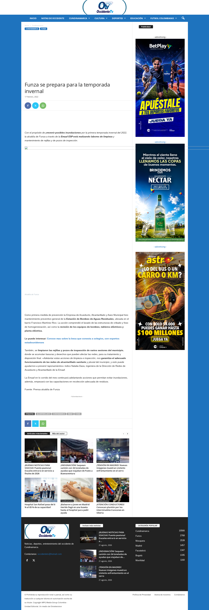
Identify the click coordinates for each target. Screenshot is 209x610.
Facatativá (140, 550)
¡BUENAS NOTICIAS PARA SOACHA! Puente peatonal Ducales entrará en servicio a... (112, 537)
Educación (136, 18)
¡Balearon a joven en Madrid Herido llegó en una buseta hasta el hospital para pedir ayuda (75, 508)
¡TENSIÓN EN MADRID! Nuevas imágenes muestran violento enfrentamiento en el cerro (111, 468)
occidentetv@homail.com (50, 554)
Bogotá (28, 461)
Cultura (99, 18)
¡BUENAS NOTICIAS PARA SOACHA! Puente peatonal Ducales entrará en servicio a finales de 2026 (39, 469)
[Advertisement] (77, 57)
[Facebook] (28, 105)
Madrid (139, 546)
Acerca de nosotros (162, 594)
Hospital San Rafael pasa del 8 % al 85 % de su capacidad (40, 506)
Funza (43, 29)
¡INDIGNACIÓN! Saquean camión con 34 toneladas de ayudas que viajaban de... (113, 554)
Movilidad (140, 560)
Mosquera (140, 541)
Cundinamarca (78, 18)
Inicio (33, 18)
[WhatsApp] (43, 105)
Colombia (65, 461)
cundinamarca (59, 414)
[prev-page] (123, 433)
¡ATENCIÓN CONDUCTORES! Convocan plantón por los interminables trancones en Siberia (110, 508)
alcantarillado (43, 414)
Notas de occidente (52, 18)
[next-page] (127, 433)
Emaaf (70, 414)
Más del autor (58, 433)
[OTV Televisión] (104, 7)
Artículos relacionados (37, 433)
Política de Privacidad (142, 594)
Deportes (117, 18)
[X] (35, 105)
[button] (183, 18)
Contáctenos (179, 594)
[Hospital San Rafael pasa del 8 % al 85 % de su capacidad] (41, 490)
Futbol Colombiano (162, 18)
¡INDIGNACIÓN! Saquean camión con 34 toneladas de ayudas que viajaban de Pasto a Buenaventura (77, 469)
